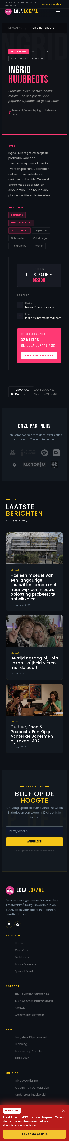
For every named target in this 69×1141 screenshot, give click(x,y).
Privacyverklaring (26, 1081)
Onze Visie (22, 1058)
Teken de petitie (34, 1134)
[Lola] (44, 452)
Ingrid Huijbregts (42, 27)
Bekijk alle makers (39, 355)
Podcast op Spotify (28, 1051)
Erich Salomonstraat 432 (32, 994)
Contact (21, 1008)
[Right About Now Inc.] (54, 464)
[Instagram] (9, 924)
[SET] (12, 452)
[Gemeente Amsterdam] (28, 452)
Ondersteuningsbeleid (30, 1095)
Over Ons (21, 950)
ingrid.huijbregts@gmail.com (43, 318)
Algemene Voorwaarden (32, 1087)
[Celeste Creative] (14, 464)
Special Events (25, 971)
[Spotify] (17, 924)
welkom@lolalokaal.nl (53, 4)
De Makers (15, 27)
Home (19, 943)
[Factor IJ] (34, 464)
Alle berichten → (18, 521)
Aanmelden (34, 841)
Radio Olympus (25, 964)
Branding (21, 1044)
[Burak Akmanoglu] (56, 452)
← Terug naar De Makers (21, 391)
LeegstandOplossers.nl (31, 1037)
